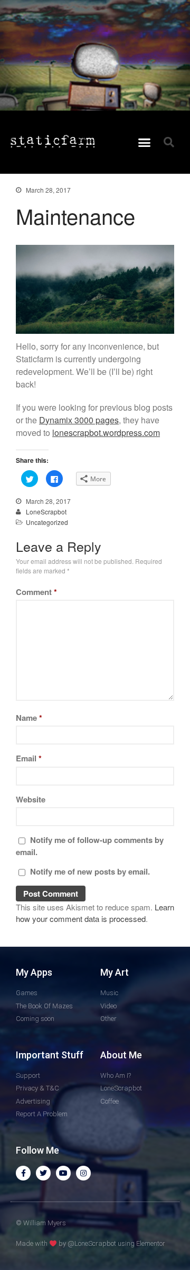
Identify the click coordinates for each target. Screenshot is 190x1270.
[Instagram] (83, 1173)
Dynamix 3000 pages (79, 420)
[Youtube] (63, 1173)
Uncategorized (47, 522)
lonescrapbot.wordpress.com (106, 432)
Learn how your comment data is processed (95, 913)
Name (29, 717)
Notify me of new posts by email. (90, 871)
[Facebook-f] (23, 1173)
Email (29, 758)
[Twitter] (43, 1173)
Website (30, 799)
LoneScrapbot (46, 511)
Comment (36, 592)
